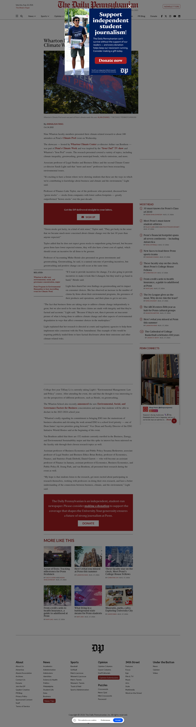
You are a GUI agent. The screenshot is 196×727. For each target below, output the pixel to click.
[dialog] (98, 363)
